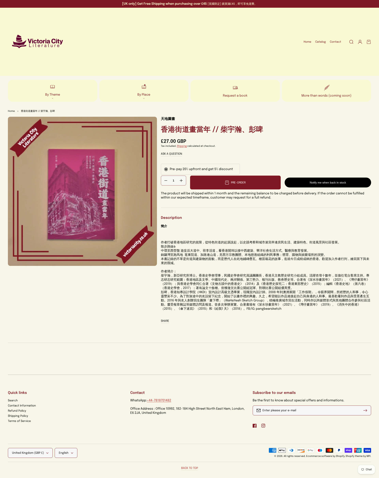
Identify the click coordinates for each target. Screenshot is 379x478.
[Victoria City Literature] (38, 41)
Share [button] (165, 321)
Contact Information (22, 405)
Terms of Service (19, 421)
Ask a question (171, 153)
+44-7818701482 (159, 400)
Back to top (189, 468)
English (63, 453)
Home (11, 111)
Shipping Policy (18, 416)
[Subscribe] (366, 410)
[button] (351, 42)
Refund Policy (17, 410)
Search (13, 400)
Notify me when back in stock (328, 182)
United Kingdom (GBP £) (28, 453)
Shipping (182, 146)
